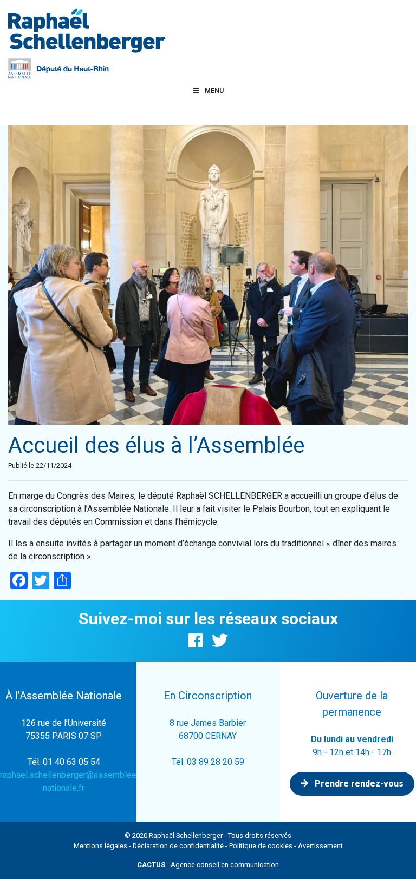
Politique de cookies (260, 846)
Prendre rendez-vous (358, 783)
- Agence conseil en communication (208, 865)
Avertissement (320, 846)
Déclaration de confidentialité (178, 846)
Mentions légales (100, 846)
